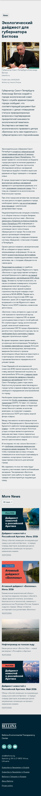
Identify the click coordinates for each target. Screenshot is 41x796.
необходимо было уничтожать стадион (18, 334)
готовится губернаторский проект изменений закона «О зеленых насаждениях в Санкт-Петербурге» (18, 154)
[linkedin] (4, 746)
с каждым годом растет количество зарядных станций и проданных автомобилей (19, 377)
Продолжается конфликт (12, 267)
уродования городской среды (18, 188)
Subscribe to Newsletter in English (15, 767)
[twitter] (9, 746)
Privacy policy (7, 786)
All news (6, 502)
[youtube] (15, 746)
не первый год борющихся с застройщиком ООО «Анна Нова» (20, 278)
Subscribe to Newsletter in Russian (16, 772)
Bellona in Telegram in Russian (14, 777)
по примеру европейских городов (16, 346)
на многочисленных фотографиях (22, 255)
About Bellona (7, 781)
